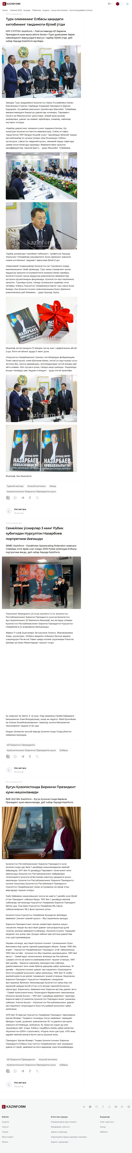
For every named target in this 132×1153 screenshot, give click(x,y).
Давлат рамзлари (59, 1132)
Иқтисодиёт (8, 1137)
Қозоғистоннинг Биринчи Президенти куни (31, 491)
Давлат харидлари (59, 1142)
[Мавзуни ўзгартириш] (119, 4)
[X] (37, 498)
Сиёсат (5, 1127)
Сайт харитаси (107, 1122)
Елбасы (64, 750)
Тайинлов (36, 10)
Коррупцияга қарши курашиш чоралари (69, 1137)
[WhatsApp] (15, 498)
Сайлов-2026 (16, 10)
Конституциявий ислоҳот (81, 10)
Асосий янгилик (36, 486)
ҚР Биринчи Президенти (21, 745)
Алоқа (103, 1127)
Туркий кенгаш (15, 486)
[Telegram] (22, 498)
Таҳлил (5, 1132)
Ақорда (26, 10)
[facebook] (103, 1106)
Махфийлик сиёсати (60, 1127)
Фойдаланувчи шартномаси (63, 1122)
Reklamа (104, 1132)
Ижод (53, 486)
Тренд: (5, 10)
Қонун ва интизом (59, 10)
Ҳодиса (45, 10)
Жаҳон (5, 1142)
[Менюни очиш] (127, 4)
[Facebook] (30, 498)
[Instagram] (8, 498)
